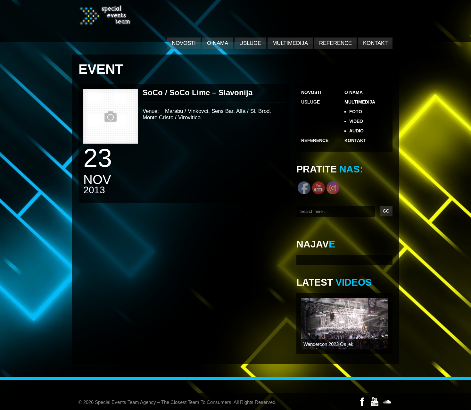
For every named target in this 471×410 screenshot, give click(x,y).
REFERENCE (335, 43)
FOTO (355, 111)
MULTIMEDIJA (290, 43)
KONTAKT (375, 43)
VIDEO (356, 121)
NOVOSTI (184, 43)
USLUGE (250, 43)
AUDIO (356, 130)
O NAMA (217, 43)
